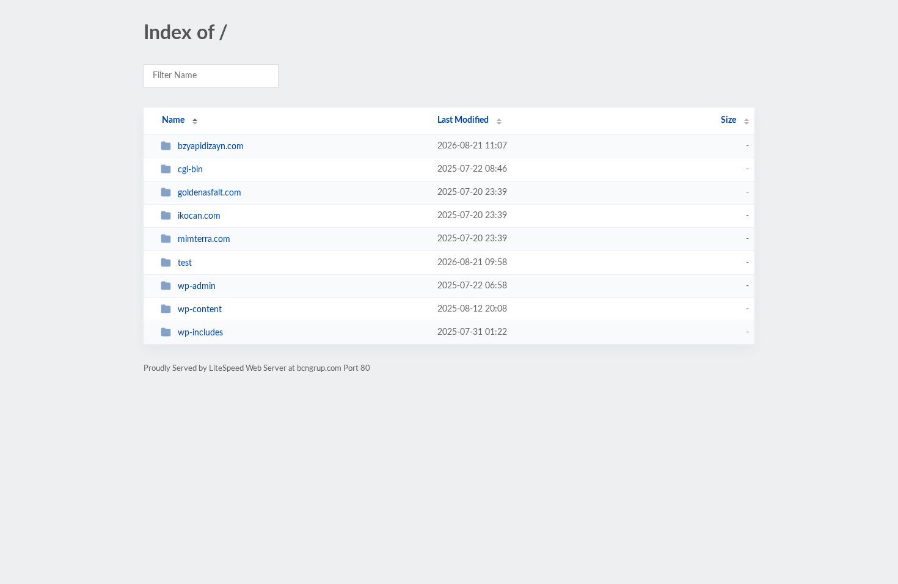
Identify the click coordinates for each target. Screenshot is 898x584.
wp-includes (200, 333)
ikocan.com (199, 216)
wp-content (200, 309)
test (185, 263)
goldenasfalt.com (209, 193)
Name (173, 120)
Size (728, 120)
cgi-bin (190, 170)
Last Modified (463, 120)
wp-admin (197, 286)
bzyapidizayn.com (211, 146)
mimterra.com (204, 239)
